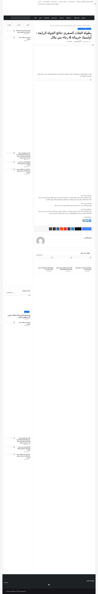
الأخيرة (18, 25)
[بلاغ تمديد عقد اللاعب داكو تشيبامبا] (11, 94)
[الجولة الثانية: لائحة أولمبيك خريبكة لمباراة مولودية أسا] (44, 261)
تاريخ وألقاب (78, 1)
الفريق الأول (76, 17)
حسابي (39, 1)
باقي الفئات (68, 17)
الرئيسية (83, 17)
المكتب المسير (71, 1)
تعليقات (9, 25)
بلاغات (35, 17)
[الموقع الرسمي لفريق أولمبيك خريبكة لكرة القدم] (49, 9)
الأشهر (27, 25)
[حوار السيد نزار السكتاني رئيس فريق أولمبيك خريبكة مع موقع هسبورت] (11, 225)
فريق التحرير (76, 41)
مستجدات (61, 17)
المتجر (40, 17)
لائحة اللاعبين (54, 1)
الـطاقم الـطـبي (46, 1)
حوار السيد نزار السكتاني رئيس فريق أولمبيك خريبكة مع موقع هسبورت (23, 171)
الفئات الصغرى (82, 28)
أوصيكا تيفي (46, 17)
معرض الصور (54, 17)
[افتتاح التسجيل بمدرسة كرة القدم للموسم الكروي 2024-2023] (11, 164)
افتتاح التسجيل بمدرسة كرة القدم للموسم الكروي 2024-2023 (23, 163)
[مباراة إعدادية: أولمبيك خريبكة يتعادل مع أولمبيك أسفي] (83, 261)
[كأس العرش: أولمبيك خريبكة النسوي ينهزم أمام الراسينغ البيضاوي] (63, 261)
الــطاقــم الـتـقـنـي (62, 1)
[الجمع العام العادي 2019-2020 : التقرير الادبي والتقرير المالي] (11, 33)
